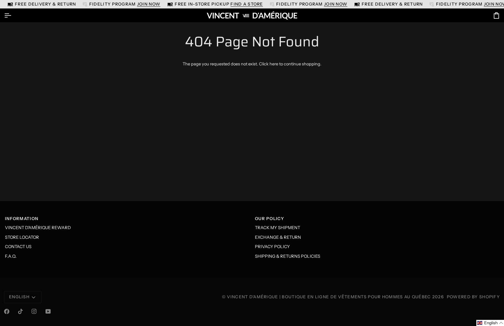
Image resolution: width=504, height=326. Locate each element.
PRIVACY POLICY (272, 246)
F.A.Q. (11, 256)
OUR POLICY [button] (269, 218)
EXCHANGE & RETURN (278, 237)
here (274, 64)
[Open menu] (13, 15)
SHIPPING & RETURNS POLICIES (287, 256)
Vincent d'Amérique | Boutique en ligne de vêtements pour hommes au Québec (329, 296)
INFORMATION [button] (21, 218)
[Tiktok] (20, 311)
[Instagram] (34, 311)
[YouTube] (48, 311)
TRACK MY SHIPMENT (277, 227)
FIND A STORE (246, 4)
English (19, 296)
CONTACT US (18, 246)
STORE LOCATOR (22, 237)
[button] (490, 323)
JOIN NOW (148, 4)
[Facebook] (6, 311)
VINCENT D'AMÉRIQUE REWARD (38, 227)
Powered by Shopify (473, 296)
